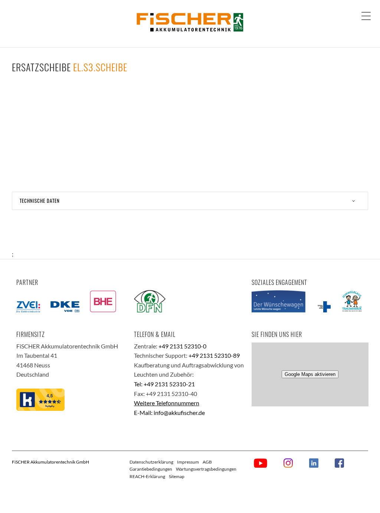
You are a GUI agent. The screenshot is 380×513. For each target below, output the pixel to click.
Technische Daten (40, 200)
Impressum (188, 462)
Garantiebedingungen (151, 469)
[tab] (190, 201)
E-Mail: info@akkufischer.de (169, 412)
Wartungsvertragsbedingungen (206, 469)
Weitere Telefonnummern (166, 402)
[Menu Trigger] (366, 16)
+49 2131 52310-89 (214, 355)
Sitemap (176, 476)
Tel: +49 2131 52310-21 (164, 383)
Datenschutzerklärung (151, 462)
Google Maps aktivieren (310, 374)
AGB (207, 462)
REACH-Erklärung (147, 476)
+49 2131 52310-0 (182, 346)
